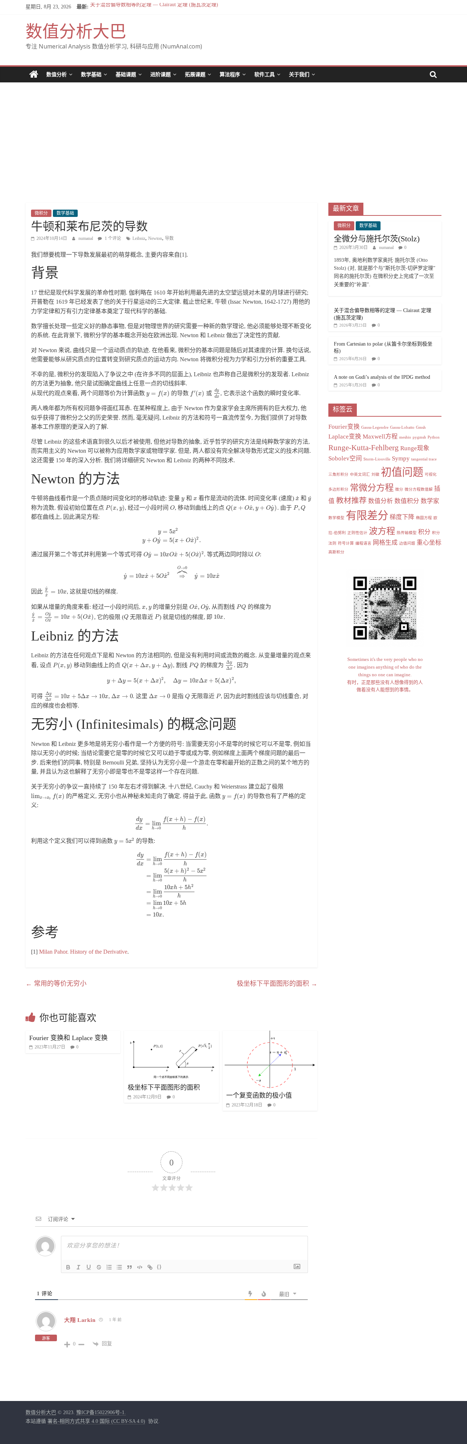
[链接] (150, 1267)
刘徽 (375, 474)
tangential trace (424, 459)
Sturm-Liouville (376, 459)
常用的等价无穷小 (56, 983)
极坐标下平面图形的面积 (277, 983)
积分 (424, 532)
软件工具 (264, 74)
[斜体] (78, 1267)
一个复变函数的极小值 (259, 1095)
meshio (405, 437)
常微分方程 (372, 488)
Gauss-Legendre (375, 427)
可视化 (431, 474)
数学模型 (336, 518)
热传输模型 (407, 533)
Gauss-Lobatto (402, 427)
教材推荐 (351, 500)
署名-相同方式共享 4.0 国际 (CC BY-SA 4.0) (96, 1421)
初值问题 (402, 472)
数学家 (430, 501)
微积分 (41, 213)
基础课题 (126, 74)
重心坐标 (429, 542)
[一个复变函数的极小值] (270, 1035)
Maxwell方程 (380, 436)
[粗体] (68, 1267)
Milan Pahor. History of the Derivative (83, 952)
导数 (169, 238)
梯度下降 (402, 517)
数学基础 (91, 74)
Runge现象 (414, 448)
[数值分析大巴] (34, 74)
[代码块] (140, 1267)
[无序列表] (119, 1267)
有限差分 (367, 515)
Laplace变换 (344, 436)
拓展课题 (195, 74)
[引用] (129, 1267)
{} (159, 1266)
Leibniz (138, 238)
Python (434, 437)
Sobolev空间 (345, 458)
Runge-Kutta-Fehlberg (363, 447)
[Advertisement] (233, 148)
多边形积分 (338, 489)
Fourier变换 (344, 426)
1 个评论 (112, 238)
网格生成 (385, 542)
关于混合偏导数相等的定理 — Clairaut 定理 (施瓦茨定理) (154, 6)
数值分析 (56, 74)
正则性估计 (357, 533)
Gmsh (421, 427)
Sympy (401, 458)
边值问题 (407, 543)
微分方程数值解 (419, 489)
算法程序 (230, 74)
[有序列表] (109, 1267)
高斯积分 (336, 552)
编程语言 (363, 543)
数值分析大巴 (76, 31)
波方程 (382, 531)
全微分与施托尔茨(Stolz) (377, 238)
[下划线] (89, 1267)
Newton (155, 238)
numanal (86, 238)
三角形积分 (338, 474)
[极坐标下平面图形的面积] (171, 1035)
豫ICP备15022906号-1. (101, 1412)
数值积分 (406, 501)
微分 (399, 489)
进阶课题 (160, 74)
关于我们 (299, 74)
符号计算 (346, 543)
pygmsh (419, 437)
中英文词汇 (360, 474)
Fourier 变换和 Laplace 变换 (68, 1038)
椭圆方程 (424, 518)
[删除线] (99, 1267)
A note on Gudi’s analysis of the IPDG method (382, 377)
